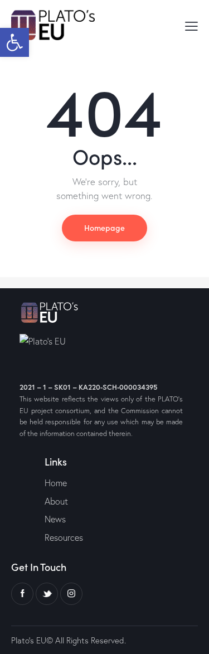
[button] (14, 42)
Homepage (104, 227)
